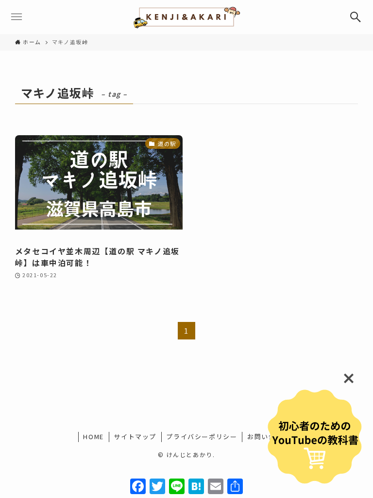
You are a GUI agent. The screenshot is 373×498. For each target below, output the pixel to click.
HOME (93, 436)
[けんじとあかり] (186, 17)
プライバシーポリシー (201, 436)
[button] (356, 17)
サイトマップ (135, 436)
